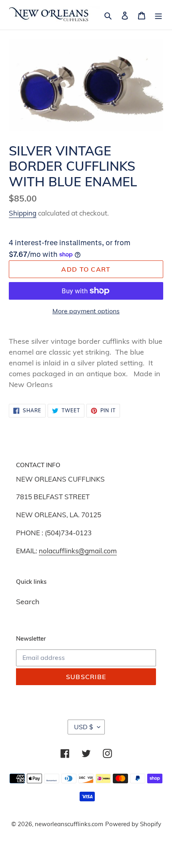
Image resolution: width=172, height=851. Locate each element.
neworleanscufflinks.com (69, 824)
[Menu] (158, 15)
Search (28, 601)
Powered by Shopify (133, 824)
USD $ (83, 727)
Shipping (22, 213)
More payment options (86, 311)
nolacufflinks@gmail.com (78, 550)
